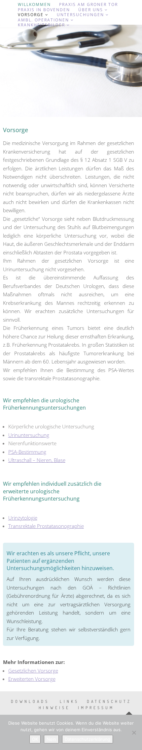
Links (69, 701)
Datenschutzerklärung (87, 739)
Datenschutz (109, 701)
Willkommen (34, 4)
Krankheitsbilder (41, 25)
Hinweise (54, 707)
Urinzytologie (22, 517)
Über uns (90, 10)
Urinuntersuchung (28, 435)
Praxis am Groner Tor (88, 4)
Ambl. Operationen (43, 20)
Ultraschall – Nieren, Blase (36, 460)
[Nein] (133, 732)
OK (35, 739)
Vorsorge (31, 14)
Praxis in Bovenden (44, 10)
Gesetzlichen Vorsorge (33, 670)
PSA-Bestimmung (27, 451)
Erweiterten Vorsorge (31, 679)
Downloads (30, 701)
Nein (51, 739)
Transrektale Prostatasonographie (46, 526)
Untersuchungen (80, 14)
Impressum (96, 707)
